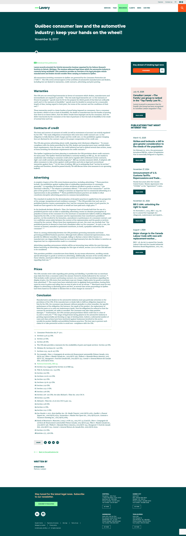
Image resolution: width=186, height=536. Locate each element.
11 (95, 181)
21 (43, 228)
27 (44, 312)
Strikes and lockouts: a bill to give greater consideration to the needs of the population (148, 144)
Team (115, 8)
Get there (106, 506)
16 (102, 188)
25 (90, 284)
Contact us (168, 2)
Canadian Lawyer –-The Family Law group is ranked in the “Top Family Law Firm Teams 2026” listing (147, 98)
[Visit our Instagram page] (182, 2)
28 (53, 314)
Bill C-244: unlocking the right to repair (146, 205)
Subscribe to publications (46, 504)
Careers (160, 2)
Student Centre (39, 523)
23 (107, 275)
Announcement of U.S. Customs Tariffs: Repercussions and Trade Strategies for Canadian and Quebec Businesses (148, 176)
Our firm (146, 8)
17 (57, 190)
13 (101, 186)
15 (78, 188)
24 (47, 281)
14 (50, 188)
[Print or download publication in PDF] (36, 53)
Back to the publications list (48, 452)
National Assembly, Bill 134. (47, 364)
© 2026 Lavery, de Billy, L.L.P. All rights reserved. (48, 528)
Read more (139, 115)
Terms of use (74, 523)
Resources (123, 8)
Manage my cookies (40, 525)
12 (42, 186)
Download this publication (47, 63)
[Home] (42, 8)
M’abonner (146, 70)
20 (96, 205)
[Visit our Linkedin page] (180, 2)
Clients (132, 8)
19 (77, 200)
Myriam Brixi (39, 467)
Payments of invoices (52, 523)
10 (54, 163)
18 (60, 192)
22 (50, 259)
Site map (65, 523)
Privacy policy (53, 525)
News (139, 8)
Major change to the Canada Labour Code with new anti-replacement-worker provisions (148, 236)
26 (93, 288)
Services (107, 8)
